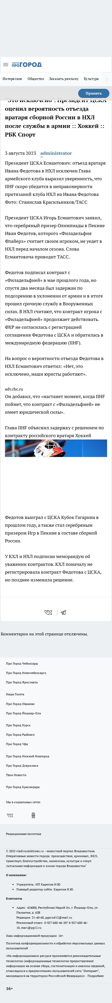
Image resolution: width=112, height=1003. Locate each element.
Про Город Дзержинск (22, 765)
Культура (91, 78)
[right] (107, 79)
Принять (94, 93)
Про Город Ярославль (22, 682)
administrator (56, 153)
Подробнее (96, 976)
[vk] (48, 612)
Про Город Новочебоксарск (26, 673)
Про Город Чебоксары (22, 663)
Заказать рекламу (64, 78)
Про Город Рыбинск (20, 734)
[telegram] (65, 612)
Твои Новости (16, 775)
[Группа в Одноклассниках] (33, 815)
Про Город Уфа (17, 744)
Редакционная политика (23, 834)
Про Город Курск (18, 725)
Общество (36, 78)
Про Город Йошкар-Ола (23, 713)
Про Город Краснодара (23, 787)
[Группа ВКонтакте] (10, 815)
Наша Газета (15, 694)
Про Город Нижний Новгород (27, 756)
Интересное (12, 78)
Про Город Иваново (20, 704)
